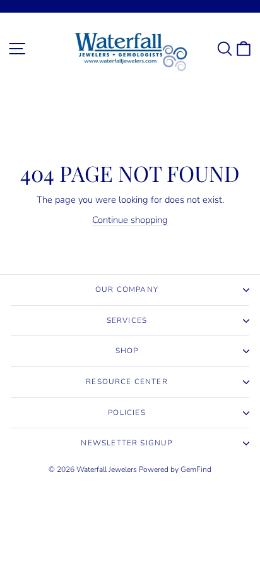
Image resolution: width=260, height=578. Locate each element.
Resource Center (127, 381)
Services (127, 320)
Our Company (126, 289)
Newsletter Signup (126, 443)
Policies (126, 412)
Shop (127, 351)
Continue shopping (130, 220)
